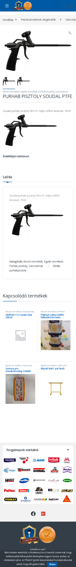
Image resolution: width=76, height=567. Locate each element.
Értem (52, 564)
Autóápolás (28, 311)
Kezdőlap (8, 19)
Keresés (63, 6)
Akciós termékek (11, 91)
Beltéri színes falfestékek (53, 312)
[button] (69, 33)
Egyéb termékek (29, 91)
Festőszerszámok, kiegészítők (38, 19)
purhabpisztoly (17, 270)
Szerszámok (61, 91)
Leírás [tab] (7, 177)
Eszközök (27, 365)
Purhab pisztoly (46, 91)
